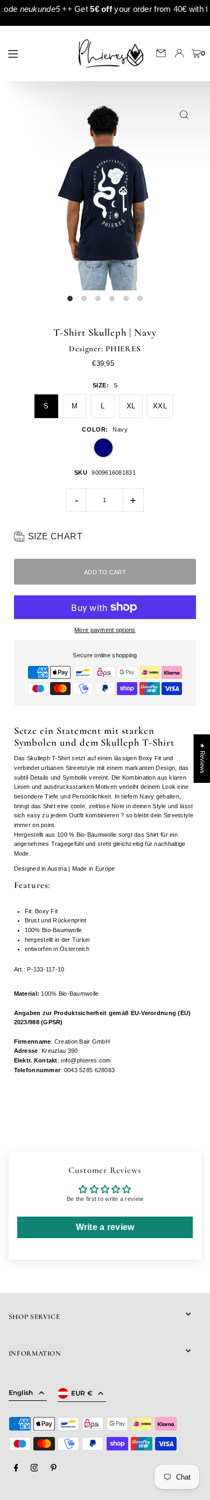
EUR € (82, 1393)
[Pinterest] (54, 1468)
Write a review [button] (105, 1227)
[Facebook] (16, 1468)
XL (131, 406)
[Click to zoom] (184, 115)
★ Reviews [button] (202, 758)
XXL (160, 406)
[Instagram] (34, 1468)
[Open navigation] (36, 53)
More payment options (105, 630)
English (21, 1392)
